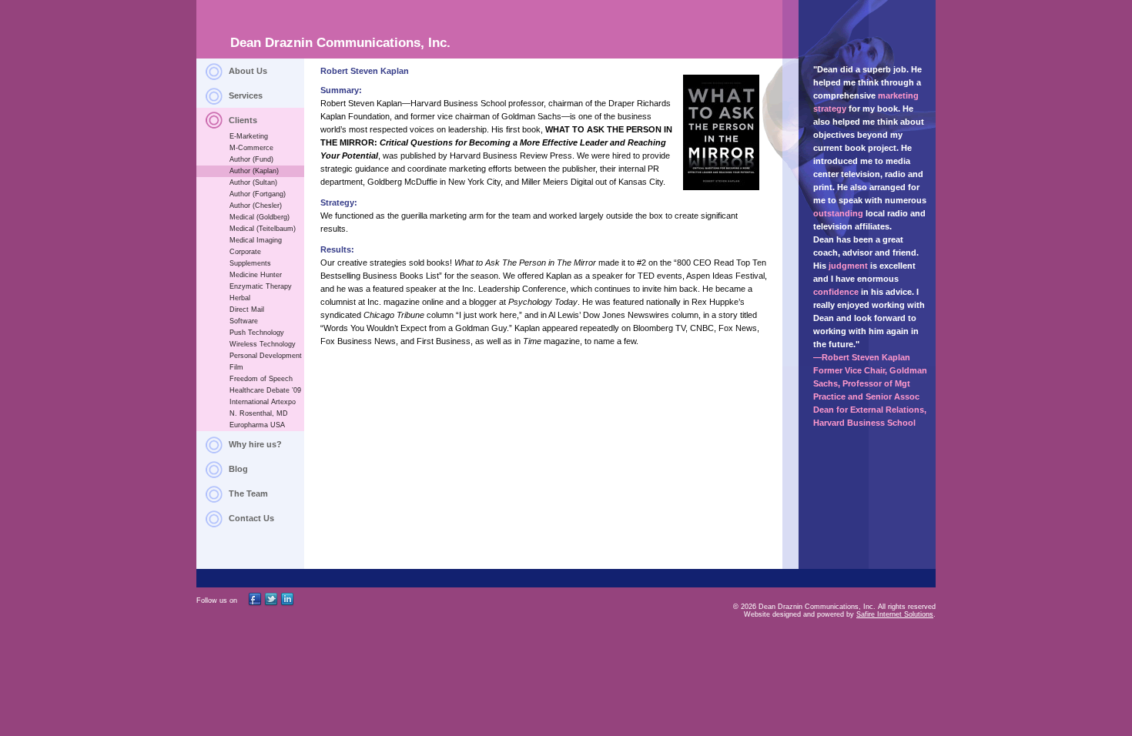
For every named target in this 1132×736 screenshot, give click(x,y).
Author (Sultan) (253, 182)
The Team (248, 493)
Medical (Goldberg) (259, 217)
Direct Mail (246, 309)
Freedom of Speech (261, 379)
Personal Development (265, 356)
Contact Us (251, 518)
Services (246, 95)
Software (243, 321)
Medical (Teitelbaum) (262, 229)
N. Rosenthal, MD (258, 413)
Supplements (250, 263)
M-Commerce (251, 148)
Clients (243, 120)
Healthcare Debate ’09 (265, 390)
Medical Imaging (255, 240)
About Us (248, 70)
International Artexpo (262, 402)
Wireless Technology (262, 344)
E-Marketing (248, 136)
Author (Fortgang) (257, 194)
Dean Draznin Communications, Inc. (340, 42)
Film (236, 367)
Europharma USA (257, 425)
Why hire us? (255, 444)
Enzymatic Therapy (260, 286)
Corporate (245, 252)
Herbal (239, 298)
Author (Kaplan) (254, 171)
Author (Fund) (251, 159)
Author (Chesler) (255, 205)
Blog (238, 468)
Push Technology (256, 332)
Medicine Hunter (255, 275)
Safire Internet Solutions (894, 614)
